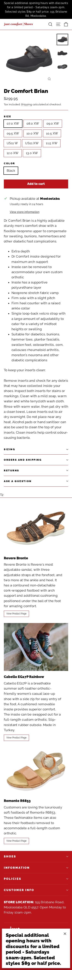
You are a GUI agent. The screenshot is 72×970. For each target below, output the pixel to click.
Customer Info (19, 890)
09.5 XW (13, 133)
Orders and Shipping (23, 459)
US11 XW (32, 143)
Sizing (9, 449)
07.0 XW (13, 123)
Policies (12, 878)
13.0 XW (32, 153)
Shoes (10, 856)
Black (11, 170)
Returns (11, 470)
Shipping (26, 104)
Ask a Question (18, 481)
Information (17, 867)
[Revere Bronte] (36, 528)
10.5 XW (52, 133)
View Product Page (16, 613)
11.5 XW (51, 143)
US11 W (12, 143)
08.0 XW (32, 123)
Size (7, 116)
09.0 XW (52, 123)
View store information (24, 211)
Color (9, 163)
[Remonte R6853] (36, 771)
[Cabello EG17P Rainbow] (36, 647)
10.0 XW (32, 133)
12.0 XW (13, 153)
